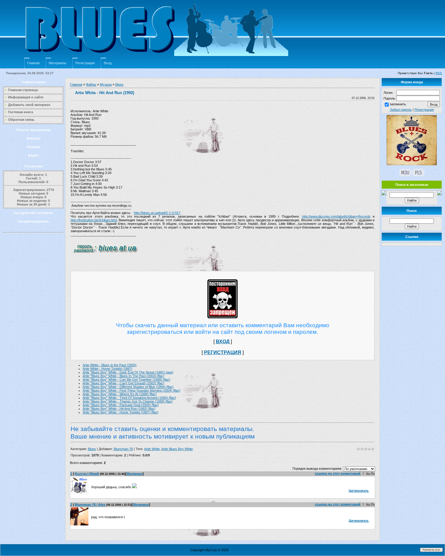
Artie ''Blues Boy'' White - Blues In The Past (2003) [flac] (123, 376)
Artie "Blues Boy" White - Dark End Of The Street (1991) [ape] (128, 372)
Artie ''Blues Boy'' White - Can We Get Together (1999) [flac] (126, 379)
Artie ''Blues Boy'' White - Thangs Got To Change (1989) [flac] (128, 401)
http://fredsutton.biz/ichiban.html (94, 220)
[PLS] (418, 175)
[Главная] (157, 56)
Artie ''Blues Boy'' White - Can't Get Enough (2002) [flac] (123, 383)
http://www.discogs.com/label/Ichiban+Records (336, 216)
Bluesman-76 (123, 449)
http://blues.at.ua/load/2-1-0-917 (157, 213)
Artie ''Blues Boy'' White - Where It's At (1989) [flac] (120, 394)
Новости (33, 138)
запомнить (398, 104)
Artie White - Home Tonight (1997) (107, 368)
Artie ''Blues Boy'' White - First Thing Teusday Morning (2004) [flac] (131, 390)
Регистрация (85, 63)
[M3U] (405, 175)
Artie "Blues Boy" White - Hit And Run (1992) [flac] (119, 408)
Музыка (33, 147)
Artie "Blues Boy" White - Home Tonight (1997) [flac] (120, 412)
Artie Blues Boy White (177, 449)
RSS (439, 73)
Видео (33, 155)
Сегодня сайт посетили (33, 213)
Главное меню (33, 82)
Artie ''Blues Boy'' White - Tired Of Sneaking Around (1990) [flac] (129, 398)
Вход (107, 63)
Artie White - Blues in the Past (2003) (110, 365)
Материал (135, 473)
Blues (119, 84)
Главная (33, 63)
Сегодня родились (33, 221)
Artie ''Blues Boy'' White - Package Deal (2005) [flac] (121, 405)
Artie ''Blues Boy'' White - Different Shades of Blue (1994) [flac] (128, 387)
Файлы (91, 84)
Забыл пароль (401, 109)
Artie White (152, 449)
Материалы (57, 63)
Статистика (33, 166)
